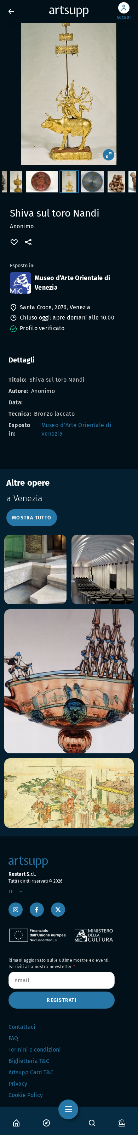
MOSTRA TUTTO (31, 518)
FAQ (13, 1038)
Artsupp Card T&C (30, 1072)
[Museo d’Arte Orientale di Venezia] (20, 283)
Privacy (17, 1083)
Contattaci (21, 1027)
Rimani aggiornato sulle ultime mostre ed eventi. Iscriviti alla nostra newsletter (59, 963)
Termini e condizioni (34, 1049)
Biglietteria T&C (28, 1061)
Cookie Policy (25, 1095)
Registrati (61, 1000)
